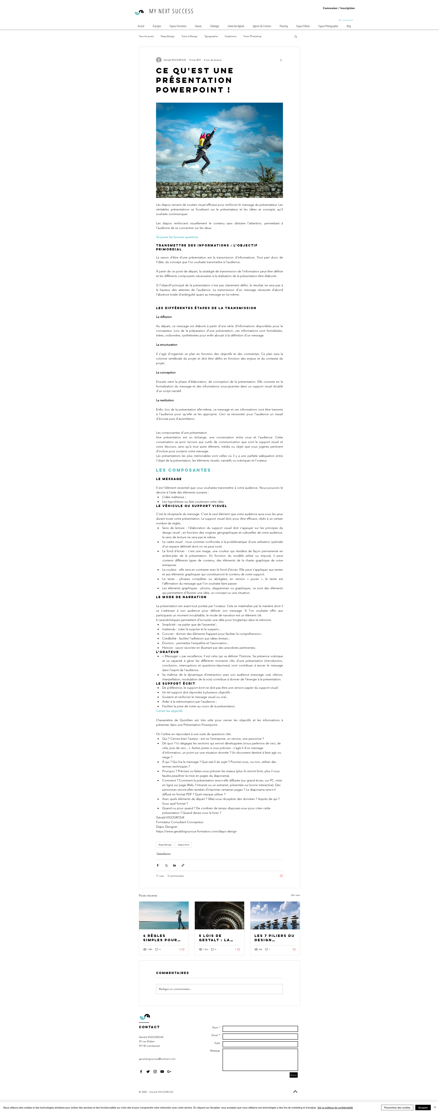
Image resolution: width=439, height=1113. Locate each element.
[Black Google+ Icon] (169, 1071)
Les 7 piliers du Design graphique (274, 937)
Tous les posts (146, 36)
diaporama (183, 844)
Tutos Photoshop (252, 36)
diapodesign (165, 844)
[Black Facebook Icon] (141, 1071)
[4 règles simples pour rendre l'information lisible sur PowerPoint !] (164, 915)
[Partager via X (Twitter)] (166, 865)
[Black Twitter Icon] (148, 1071)
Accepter (423, 1107)
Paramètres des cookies (397, 1107)
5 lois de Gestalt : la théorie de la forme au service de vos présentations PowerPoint (218, 937)
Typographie (211, 36)
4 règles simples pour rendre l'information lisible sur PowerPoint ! (161, 937)
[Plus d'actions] (281, 60)
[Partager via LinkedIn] (174, 865)
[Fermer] (435, 1107)
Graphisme (230, 36)
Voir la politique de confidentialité (335, 1107)
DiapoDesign (168, 36)
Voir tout (295, 895)
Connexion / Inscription (339, 8)
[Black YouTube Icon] (162, 1071)
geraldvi (144, 1058)
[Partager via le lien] (183, 865)
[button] (295, 36)
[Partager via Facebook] (157, 865)
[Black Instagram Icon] (155, 1071)
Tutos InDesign (189, 36)
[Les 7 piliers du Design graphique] (275, 915)
